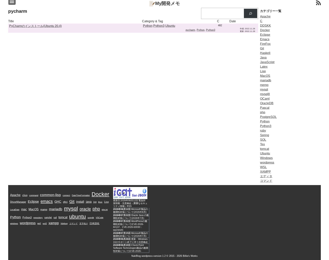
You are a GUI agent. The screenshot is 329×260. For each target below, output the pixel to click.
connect (66, 195)
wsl (39, 223)
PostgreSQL (268, 116)
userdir (91, 217)
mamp (43, 209)
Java (263, 57)
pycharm (190, 30)
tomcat (264, 148)
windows (14, 223)
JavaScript (267, 62)
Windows (266, 158)
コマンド (266, 180)
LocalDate (14, 209)
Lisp (263, 71)
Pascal (264, 107)
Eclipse (265, 34)
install (80, 201)
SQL (263, 139)
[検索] (250, 13)
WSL (263, 167)
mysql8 (265, 94)
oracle (85, 209)
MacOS (265, 75)
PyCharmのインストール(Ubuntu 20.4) (35, 26)
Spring (264, 135)
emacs (47, 201)
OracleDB (266, 103)
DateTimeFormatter (81, 195)
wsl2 (45, 223)
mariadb (265, 80)
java (89, 201)
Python (148, 25)
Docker (265, 30)
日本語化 (94, 223)
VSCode (99, 217)
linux (100, 202)
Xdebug (64, 223)
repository (38, 217)
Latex (264, 66)
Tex (262, 144)
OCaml (265, 98)
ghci (65, 201)
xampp (54, 223)
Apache (265, 16)
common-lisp (50, 195)
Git (262, 48)
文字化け (83, 223)
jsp (95, 201)
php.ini (105, 209)
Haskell (265, 53)
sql (55, 217)
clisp (24, 195)
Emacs (264, 39)
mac (24, 209)
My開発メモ (167, 3)
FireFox (265, 43)
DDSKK (265, 25)
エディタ (266, 176)
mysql (264, 89)
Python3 (158, 25)
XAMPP (265, 171)
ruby (263, 130)
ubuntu (77, 216)
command (33, 195)
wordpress (267, 162)
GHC (57, 201)
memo (264, 85)
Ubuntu (170, 25)
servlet (48, 217)
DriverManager (18, 201)
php (262, 112)
